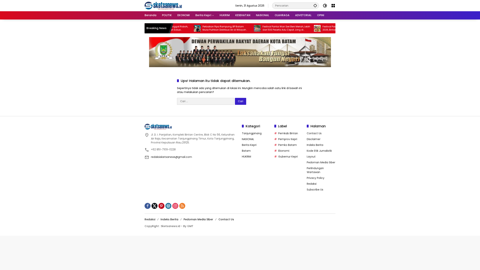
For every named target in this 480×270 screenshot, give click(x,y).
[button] (315, 5)
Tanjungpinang (252, 133)
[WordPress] (168, 206)
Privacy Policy (315, 178)
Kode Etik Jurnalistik (319, 151)
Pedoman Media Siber (321, 162)
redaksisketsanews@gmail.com (171, 157)
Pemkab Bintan (288, 133)
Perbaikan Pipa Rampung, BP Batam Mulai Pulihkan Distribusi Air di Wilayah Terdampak (215, 28)
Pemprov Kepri (287, 139)
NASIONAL (248, 139)
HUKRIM (246, 156)
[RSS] (182, 206)
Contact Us (314, 133)
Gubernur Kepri (288, 156)
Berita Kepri (249, 145)
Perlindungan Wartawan (315, 170)
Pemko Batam (287, 145)
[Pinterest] (161, 206)
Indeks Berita (315, 145)
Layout (311, 156)
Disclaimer (313, 139)
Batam (246, 151)
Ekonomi (283, 151)
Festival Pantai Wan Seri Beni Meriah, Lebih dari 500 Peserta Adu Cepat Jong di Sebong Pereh (277, 28)
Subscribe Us (315, 189)
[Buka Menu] (333, 5)
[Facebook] (148, 206)
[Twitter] (155, 206)
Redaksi (311, 184)
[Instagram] (175, 206)
